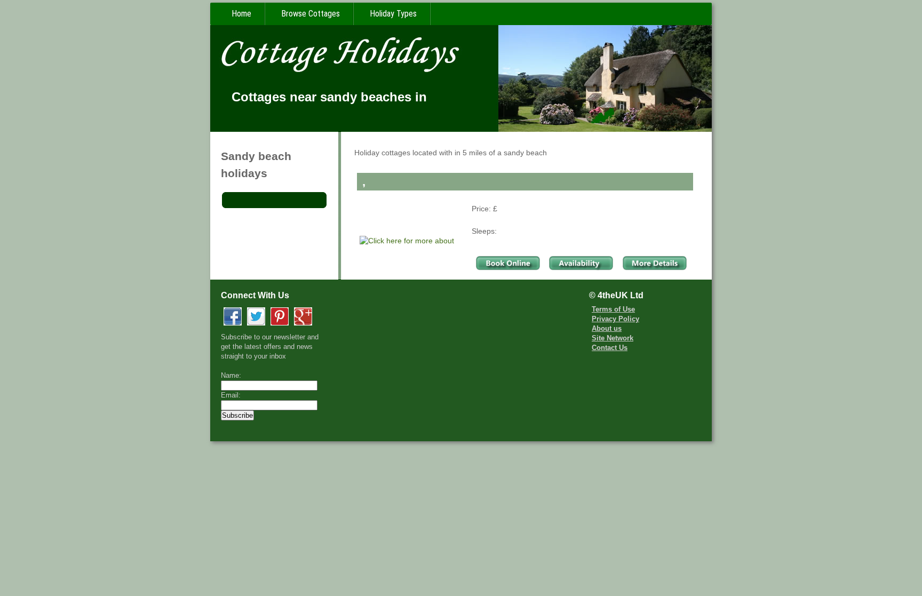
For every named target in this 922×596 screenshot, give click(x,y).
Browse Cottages (310, 14)
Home (241, 14)
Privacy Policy (615, 319)
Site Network (612, 338)
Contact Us (609, 348)
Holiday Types (393, 14)
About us (607, 328)
